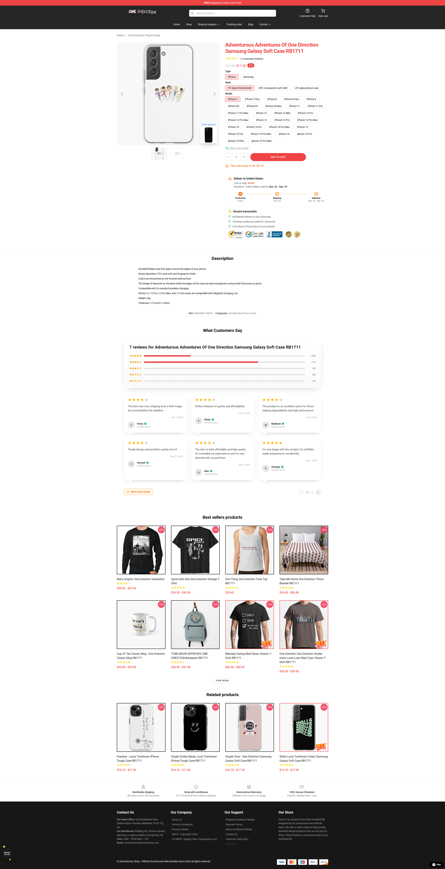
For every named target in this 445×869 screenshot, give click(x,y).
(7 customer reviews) (252, 58)
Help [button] (439, 864)
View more (222, 680)
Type (228, 71)
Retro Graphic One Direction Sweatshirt (140, 579)
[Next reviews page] (318, 492)
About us (176, 819)
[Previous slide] (122, 94)
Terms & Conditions (182, 824)
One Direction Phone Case (144, 35)
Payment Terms (234, 824)
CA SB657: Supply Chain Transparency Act (194, 839)
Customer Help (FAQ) (237, 839)
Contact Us (232, 834)
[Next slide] (214, 94)
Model (228, 93)
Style (228, 82)
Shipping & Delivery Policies (240, 819)
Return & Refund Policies (239, 829)
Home (120, 35)
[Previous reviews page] (301, 492)
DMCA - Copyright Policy (185, 834)
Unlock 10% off (7, 853)
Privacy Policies (180, 829)
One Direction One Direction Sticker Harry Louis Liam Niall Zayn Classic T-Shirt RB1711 (303, 658)
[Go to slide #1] (159, 154)
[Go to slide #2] (177, 154)
